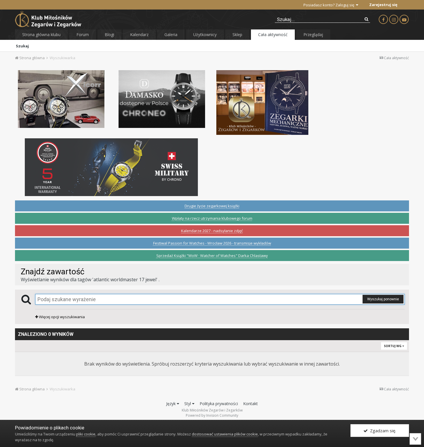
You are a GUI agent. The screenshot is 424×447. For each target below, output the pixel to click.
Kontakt (250, 403)
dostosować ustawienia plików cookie (225, 434)
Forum (82, 34)
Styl (188, 403)
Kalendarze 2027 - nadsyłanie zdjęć (212, 230)
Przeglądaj (313, 34)
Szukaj (22, 46)
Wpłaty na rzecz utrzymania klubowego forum (212, 218)
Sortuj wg (393, 346)
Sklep (237, 34)
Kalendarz (139, 34)
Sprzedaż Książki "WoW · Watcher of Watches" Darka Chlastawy (212, 255)
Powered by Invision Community (212, 415)
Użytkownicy (205, 34)
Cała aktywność (273, 34)
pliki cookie (85, 434)
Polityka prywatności (219, 403)
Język (171, 403)
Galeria (170, 34)
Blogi (109, 34)
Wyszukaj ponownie (383, 299)
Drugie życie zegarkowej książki (212, 205)
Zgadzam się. (382, 430)
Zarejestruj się (383, 4)
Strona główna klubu (41, 34)
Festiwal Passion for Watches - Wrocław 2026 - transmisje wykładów (212, 243)
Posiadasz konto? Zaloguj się (329, 5)
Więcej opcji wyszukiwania (61, 316)
